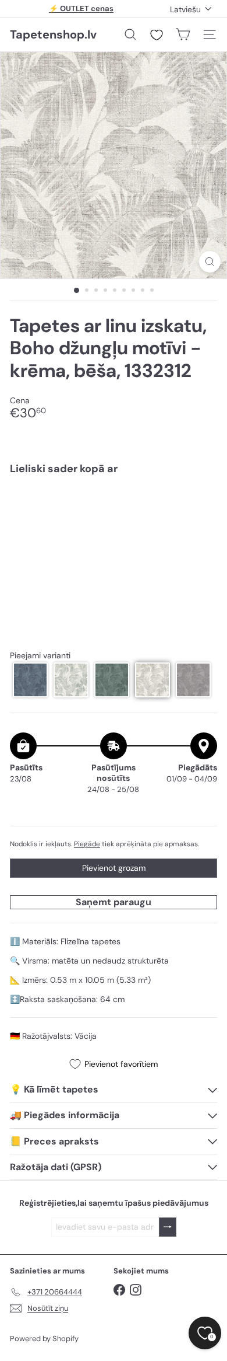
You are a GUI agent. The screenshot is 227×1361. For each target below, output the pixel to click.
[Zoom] (210, 262)
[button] (30, 679)
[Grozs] (182, 34)
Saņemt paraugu (113, 902)
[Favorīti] (156, 35)
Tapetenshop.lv (53, 34)
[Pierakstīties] (167, 1227)
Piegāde (87, 844)
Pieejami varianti (40, 656)
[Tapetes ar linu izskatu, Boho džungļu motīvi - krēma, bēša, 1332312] (113, 524)
